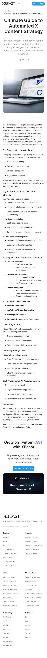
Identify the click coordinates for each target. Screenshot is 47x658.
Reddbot (6, 629)
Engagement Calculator (11, 593)
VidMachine (7, 646)
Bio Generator (8, 597)
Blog (26, 617)
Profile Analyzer (30, 581)
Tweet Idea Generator (33, 577)
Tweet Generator (9, 562)
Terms (27, 633)
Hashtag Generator (10, 589)
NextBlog (6, 637)
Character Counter (10, 577)
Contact (28, 637)
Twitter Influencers (10, 553)
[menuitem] (19, 3)
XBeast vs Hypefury (32, 541)
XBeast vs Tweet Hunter (33, 545)
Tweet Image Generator (33, 593)
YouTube (6, 621)
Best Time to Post (9, 585)
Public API (28, 625)
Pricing (5, 541)
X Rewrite (28, 589)
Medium (6, 625)
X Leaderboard (8, 549)
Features (6, 537)
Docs (27, 621)
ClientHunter (7, 641)
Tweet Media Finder (32, 606)
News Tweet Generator (33, 597)
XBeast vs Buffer (31, 553)
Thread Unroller (8, 602)
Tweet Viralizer (30, 602)
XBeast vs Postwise (32, 549)
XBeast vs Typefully (32, 537)
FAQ (4, 545)
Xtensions (6, 633)
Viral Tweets (7, 558)
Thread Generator (9, 581)
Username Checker (10, 606)
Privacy (28, 629)
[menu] (19, 3)
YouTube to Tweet (31, 585)
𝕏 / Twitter (7, 617)
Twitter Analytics (9, 566)
